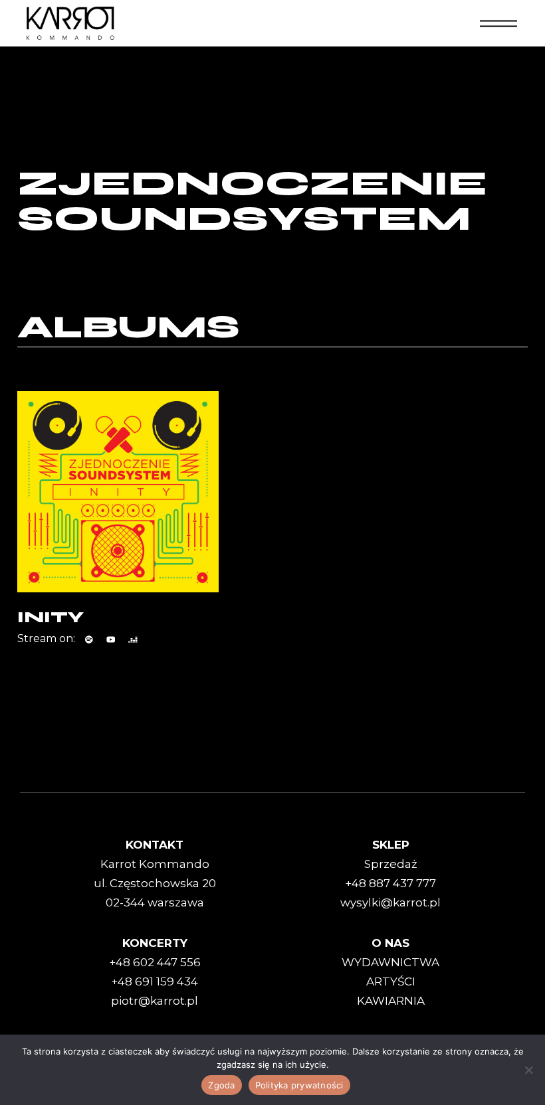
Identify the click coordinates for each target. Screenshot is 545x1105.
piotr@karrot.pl (154, 1000)
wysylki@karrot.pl (390, 902)
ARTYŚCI (390, 981)
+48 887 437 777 (390, 883)
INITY (50, 617)
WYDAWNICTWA (390, 962)
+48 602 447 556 (155, 962)
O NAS (390, 943)
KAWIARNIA (391, 1000)
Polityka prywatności (299, 1085)
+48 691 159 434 (154, 981)
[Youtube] (111, 639)
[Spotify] (89, 639)
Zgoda (221, 1085)
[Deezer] (133, 639)
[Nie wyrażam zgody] (528, 1069)
